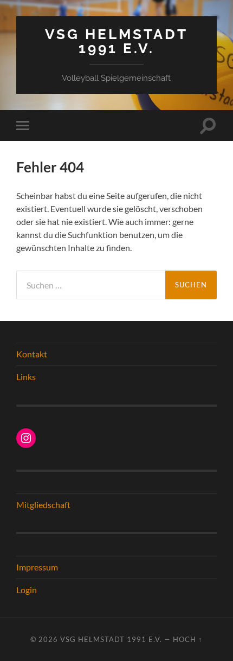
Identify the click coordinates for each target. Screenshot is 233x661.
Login (26, 590)
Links (26, 376)
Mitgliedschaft (43, 504)
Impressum (37, 567)
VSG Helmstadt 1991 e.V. (116, 40)
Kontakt (31, 354)
